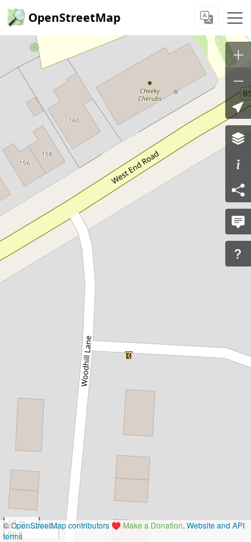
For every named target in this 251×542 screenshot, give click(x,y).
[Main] (235, 18)
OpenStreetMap (74, 17)
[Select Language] (206, 17)
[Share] (238, 189)
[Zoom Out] (238, 80)
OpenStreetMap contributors (60, 525)
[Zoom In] (238, 54)
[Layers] (238, 138)
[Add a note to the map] (238, 221)
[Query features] (238, 254)
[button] (238, 106)
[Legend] (238, 164)
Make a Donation (153, 525)
